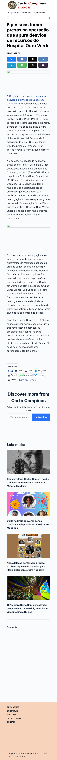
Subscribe (41, 417)
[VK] (43, 59)
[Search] (49, 18)
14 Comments (13, 53)
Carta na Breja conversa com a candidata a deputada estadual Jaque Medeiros (28, 524)
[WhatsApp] (22, 65)
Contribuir (12, 711)
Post (10, 371)
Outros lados (14, 718)
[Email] (43, 65)
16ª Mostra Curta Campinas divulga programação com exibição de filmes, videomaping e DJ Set (28, 608)
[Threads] (32, 65)
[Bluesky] (11, 59)
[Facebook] (22, 59)
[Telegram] (11, 65)
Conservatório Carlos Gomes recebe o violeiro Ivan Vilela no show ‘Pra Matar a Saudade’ (28, 482)
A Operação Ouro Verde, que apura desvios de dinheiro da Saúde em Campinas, (26, 100)
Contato (11, 722)
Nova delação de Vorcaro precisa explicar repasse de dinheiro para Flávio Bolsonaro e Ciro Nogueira (26, 566)
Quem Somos (13, 707)
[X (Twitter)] (32, 59)
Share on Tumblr (27, 379)
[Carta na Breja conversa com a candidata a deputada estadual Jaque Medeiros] (28, 504)
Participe (11, 714)
